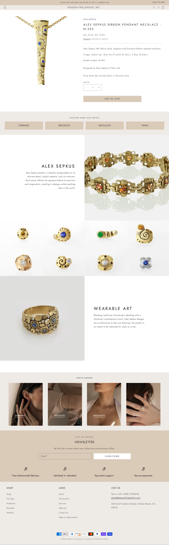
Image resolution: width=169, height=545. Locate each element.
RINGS (145, 125)
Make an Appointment (68, 517)
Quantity (86, 82)
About (61, 494)
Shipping (86, 39)
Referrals (62, 508)
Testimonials (64, 498)
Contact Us (63, 512)
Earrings (10, 498)
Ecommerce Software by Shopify (97, 539)
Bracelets (10, 508)
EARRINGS (24, 125)
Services (62, 503)
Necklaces (11, 503)
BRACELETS (64, 125)
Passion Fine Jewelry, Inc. (76, 539)
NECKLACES (104, 125)
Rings (9, 494)
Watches (10, 512)
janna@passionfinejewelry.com (125, 497)
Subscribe (112, 456)
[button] (5, 7)
